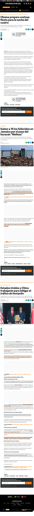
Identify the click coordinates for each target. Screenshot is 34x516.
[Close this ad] (33, 511)
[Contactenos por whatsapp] (30, 3)
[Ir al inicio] (13, 3)
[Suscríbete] (29, 0)
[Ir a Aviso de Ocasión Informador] (4, 0)
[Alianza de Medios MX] (24, 509)
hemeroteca (14, 505)
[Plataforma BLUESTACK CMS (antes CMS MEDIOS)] (7, 509)
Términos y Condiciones (13, 114)
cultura (15, 504)
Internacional (2, 14)
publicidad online (19, 505)
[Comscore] (28, 509)
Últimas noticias (6, 7)
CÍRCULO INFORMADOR (25, 10)
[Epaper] (23, 0)
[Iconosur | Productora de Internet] (4, 509)
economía (18, 504)
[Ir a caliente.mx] (18, 0)
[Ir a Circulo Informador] (9, 0)
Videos (13, 7)
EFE (2, 142)
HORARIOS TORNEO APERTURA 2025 (11, 10)
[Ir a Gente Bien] (14, 0)
